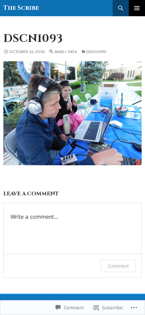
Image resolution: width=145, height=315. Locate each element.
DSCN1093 (96, 51)
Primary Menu (137, 8)
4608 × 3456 (65, 51)
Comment (118, 266)
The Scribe (21, 8)
